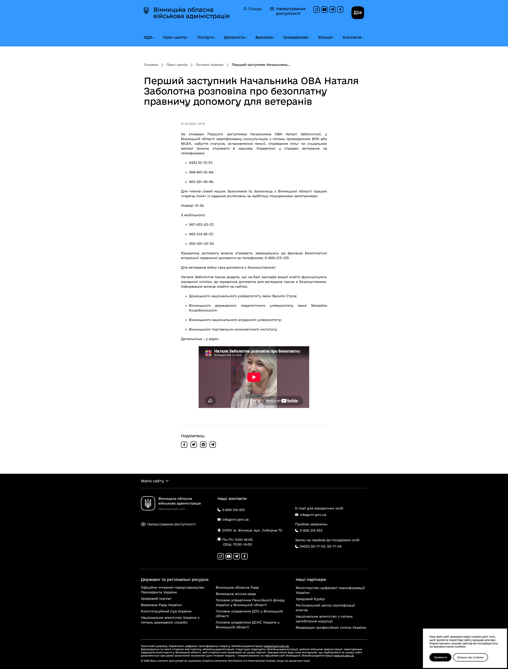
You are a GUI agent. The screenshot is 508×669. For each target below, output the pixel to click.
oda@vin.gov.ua (313, 514)
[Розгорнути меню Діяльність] (246, 37)
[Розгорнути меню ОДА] (154, 37)
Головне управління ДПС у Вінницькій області (249, 613)
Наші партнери (311, 579)
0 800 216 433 (311, 530)
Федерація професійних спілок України (331, 627)
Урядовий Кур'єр (310, 599)
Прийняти (440, 657)
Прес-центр (175, 37)
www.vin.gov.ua (344, 655)
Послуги (205, 37)
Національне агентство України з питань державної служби (170, 620)
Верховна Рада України (161, 605)
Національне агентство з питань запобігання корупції (324, 618)
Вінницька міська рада (236, 594)
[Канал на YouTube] (324, 9)
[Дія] (357, 12)
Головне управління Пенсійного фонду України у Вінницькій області (250, 602)
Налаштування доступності (290, 11)
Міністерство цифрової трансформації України (330, 590)
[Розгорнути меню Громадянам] (309, 37)
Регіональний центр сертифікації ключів (325, 607)
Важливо (264, 37)
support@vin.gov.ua (276, 646)
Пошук (255, 9)
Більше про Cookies (470, 657)
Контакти (352, 37)
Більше (325, 37)
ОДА (148, 37)
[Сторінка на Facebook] (340, 9)
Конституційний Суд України (166, 611)
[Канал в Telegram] (332, 9)
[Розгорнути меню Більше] (334, 37)
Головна (151, 64)
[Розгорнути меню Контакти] (362, 37)
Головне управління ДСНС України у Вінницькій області (248, 624)
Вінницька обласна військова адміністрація (191, 12)
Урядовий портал (156, 598)
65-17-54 (334, 546)
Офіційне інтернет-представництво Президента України (172, 589)
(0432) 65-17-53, (312, 546)
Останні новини (209, 64)
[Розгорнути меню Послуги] (215, 37)
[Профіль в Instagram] (316, 9)
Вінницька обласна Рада (237, 587)
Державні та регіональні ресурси (175, 579)
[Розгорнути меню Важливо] (274, 37)
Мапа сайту (152, 481)
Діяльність (234, 37)
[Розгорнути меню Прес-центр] (188, 37)
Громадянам (295, 37)
